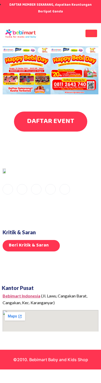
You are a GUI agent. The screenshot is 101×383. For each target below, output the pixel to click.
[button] (7, 71)
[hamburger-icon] (91, 33)
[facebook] (22, 189)
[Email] (8, 189)
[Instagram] (52, 18)
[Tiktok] (43, 18)
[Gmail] (61, 18)
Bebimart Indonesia (21, 295)
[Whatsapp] (65, 189)
